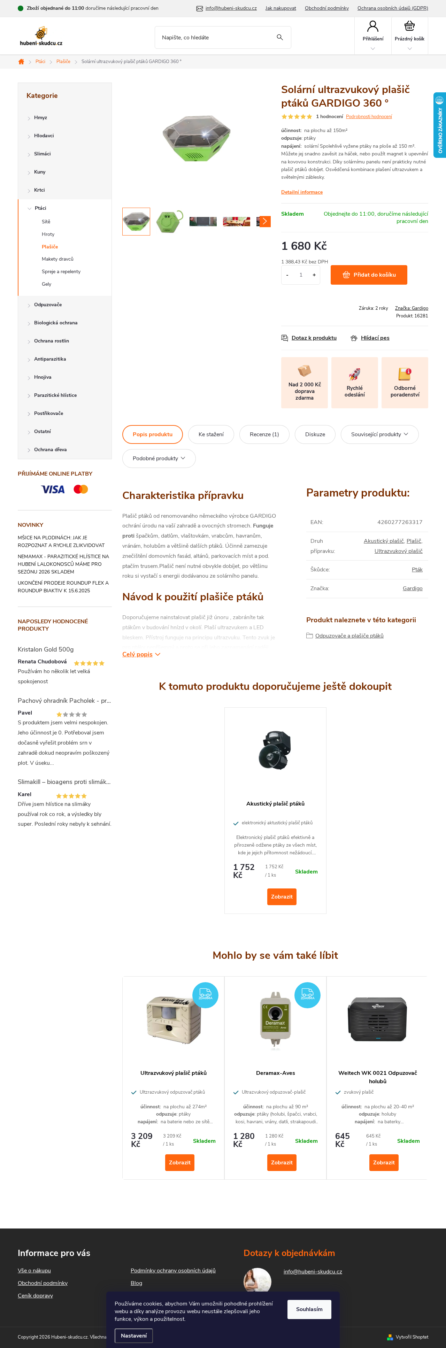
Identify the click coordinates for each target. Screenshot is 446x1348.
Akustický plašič (384, 541)
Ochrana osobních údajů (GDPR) (392, 8)
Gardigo (413, 588)
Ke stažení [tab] (211, 434)
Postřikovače (48, 413)
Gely (46, 284)
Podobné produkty (155, 458)
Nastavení (134, 1336)
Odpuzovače (48, 304)
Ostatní (42, 431)
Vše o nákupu (34, 1270)
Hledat (280, 37)
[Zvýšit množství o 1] (314, 274)
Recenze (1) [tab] (264, 434)
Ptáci (40, 208)
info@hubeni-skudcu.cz (313, 1272)
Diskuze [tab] (315, 434)
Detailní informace (302, 192)
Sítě (46, 221)
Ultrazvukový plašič (399, 551)
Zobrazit (282, 897)
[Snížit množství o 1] (287, 274)
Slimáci (42, 154)
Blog (136, 1283)
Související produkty (376, 434)
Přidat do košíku (375, 275)
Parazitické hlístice (55, 395)
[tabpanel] (275, 810)
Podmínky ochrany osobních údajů (173, 1270)
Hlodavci (44, 135)
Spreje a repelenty (61, 271)
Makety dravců (58, 259)
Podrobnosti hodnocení (369, 117)
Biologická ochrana (56, 322)
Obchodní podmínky (327, 8)
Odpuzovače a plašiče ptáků (349, 636)
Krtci (39, 190)
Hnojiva (43, 377)
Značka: (411, 308)
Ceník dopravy (35, 1296)
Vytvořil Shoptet (412, 1337)
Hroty (48, 234)
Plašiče (50, 247)
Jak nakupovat (281, 8)
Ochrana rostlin (51, 341)
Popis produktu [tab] (152, 434)
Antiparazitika (50, 359)
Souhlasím (309, 1309)
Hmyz (40, 117)
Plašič (414, 541)
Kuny (39, 172)
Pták (417, 569)
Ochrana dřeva (50, 449)
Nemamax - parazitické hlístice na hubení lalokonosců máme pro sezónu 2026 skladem (63, 564)
